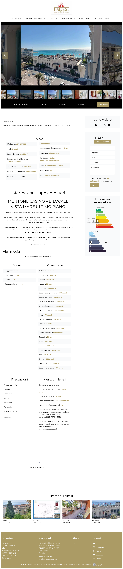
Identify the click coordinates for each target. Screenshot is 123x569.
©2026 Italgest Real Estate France (34, 565)
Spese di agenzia (69, 565)
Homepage (8, 121)
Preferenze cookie (84, 565)
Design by (99, 564)
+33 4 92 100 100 (102, 142)
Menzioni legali (55, 565)
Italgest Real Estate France (49, 543)
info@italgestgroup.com (48, 559)
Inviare (95, 185)
